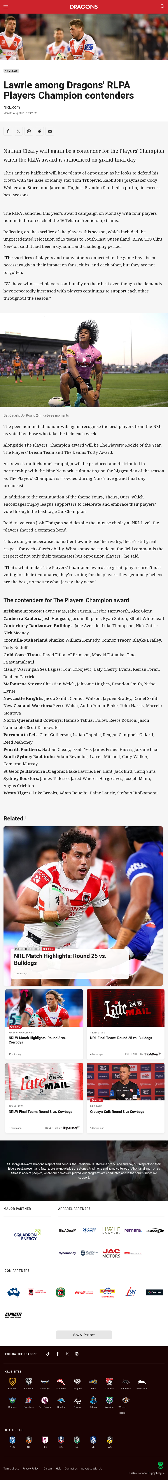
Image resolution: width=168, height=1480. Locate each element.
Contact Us (71, 1468)
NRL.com (12, 107)
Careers (48, 1468)
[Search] (162, 6)
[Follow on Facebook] (57, 1354)
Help (58, 1468)
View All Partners (84, 1335)
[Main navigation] (6, 6)
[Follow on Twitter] (67, 1354)
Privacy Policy (30, 1468)
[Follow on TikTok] (48, 1354)
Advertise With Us (91, 1468)
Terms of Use (11, 1468)
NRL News (11, 70)
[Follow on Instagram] (77, 1354)
